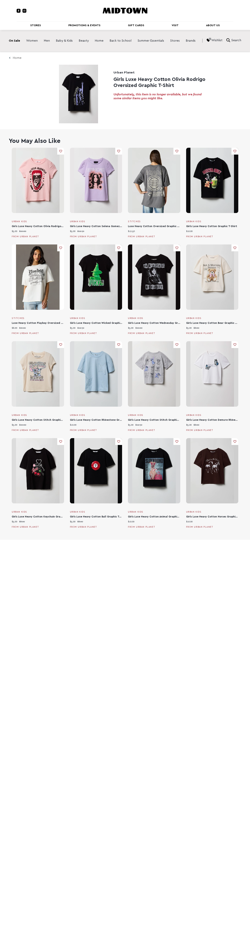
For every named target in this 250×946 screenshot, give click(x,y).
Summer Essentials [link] (151, 40)
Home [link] (99, 40)
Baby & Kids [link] (64, 40)
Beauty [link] (84, 40)
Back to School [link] (120, 40)
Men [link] (47, 40)
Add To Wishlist (60, 151)
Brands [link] (191, 40)
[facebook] (18, 11)
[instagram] (24, 11)
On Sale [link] (14, 40)
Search (236, 40)
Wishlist (216, 40)
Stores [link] (175, 40)
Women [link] (32, 40)
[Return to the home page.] (125, 10)
